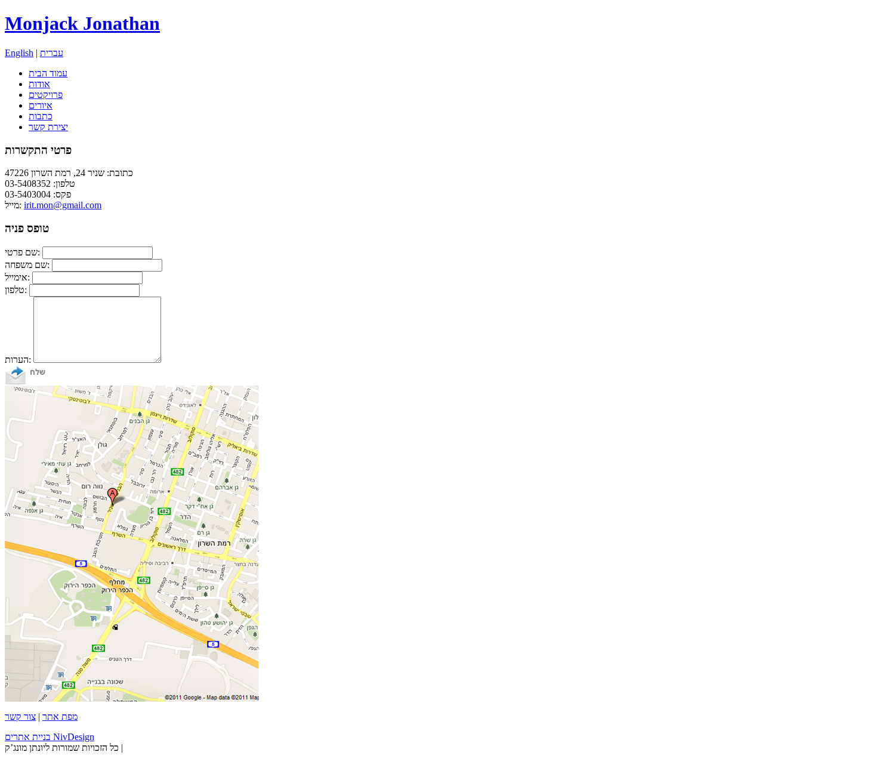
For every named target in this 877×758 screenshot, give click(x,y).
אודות (39, 84)
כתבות (41, 116)
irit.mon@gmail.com (62, 205)
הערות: (18, 360)
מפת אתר (60, 716)
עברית (51, 53)
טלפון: (16, 290)
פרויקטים (46, 95)
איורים (41, 105)
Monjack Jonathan (82, 23)
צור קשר (20, 716)
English (19, 53)
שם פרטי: (22, 252)
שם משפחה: (27, 265)
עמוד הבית (48, 73)
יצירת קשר (48, 127)
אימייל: (17, 277)
